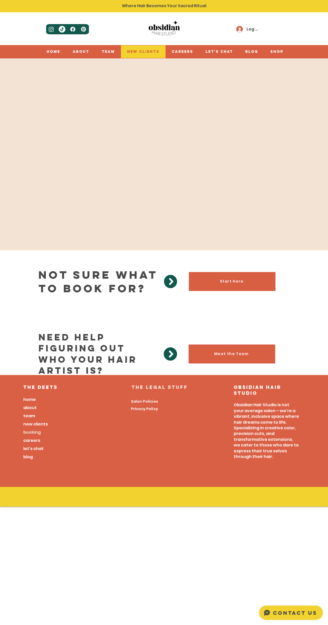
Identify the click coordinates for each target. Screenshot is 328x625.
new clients (35, 424)
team (29, 416)
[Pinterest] (83, 29)
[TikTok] (62, 29)
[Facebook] (72, 29)
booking (32, 432)
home (29, 399)
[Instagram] (51, 29)
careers (31, 440)
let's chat (33, 449)
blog (28, 457)
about (30, 408)
